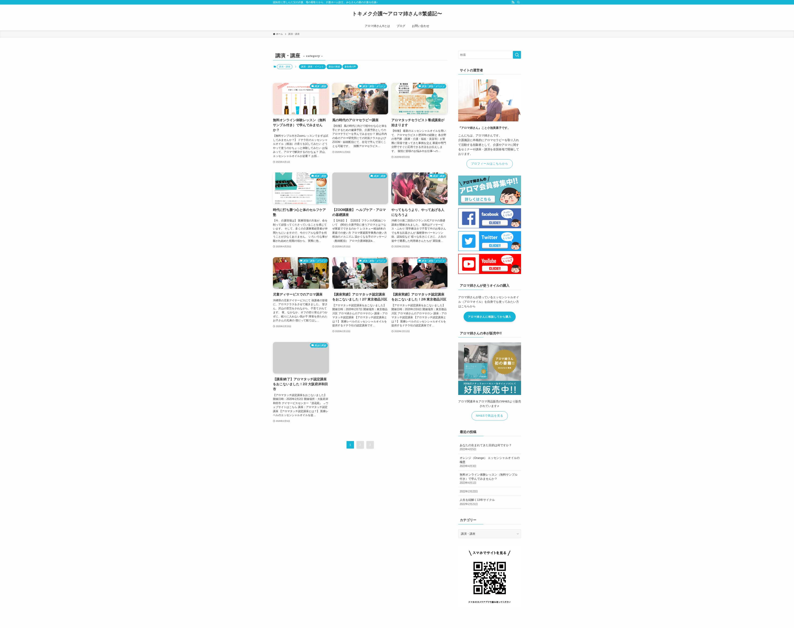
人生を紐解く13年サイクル (477, 502)
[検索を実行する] (517, 55)
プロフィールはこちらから (489, 163)
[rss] (513, 2)
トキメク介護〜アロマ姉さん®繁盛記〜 (397, 13)
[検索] (518, 2)
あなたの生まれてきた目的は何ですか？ (486, 447)
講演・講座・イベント (312, 66)
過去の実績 (334, 66)
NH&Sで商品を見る (489, 415)
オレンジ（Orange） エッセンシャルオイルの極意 (490, 462)
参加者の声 (350, 66)
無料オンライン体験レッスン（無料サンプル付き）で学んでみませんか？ (489, 478)
